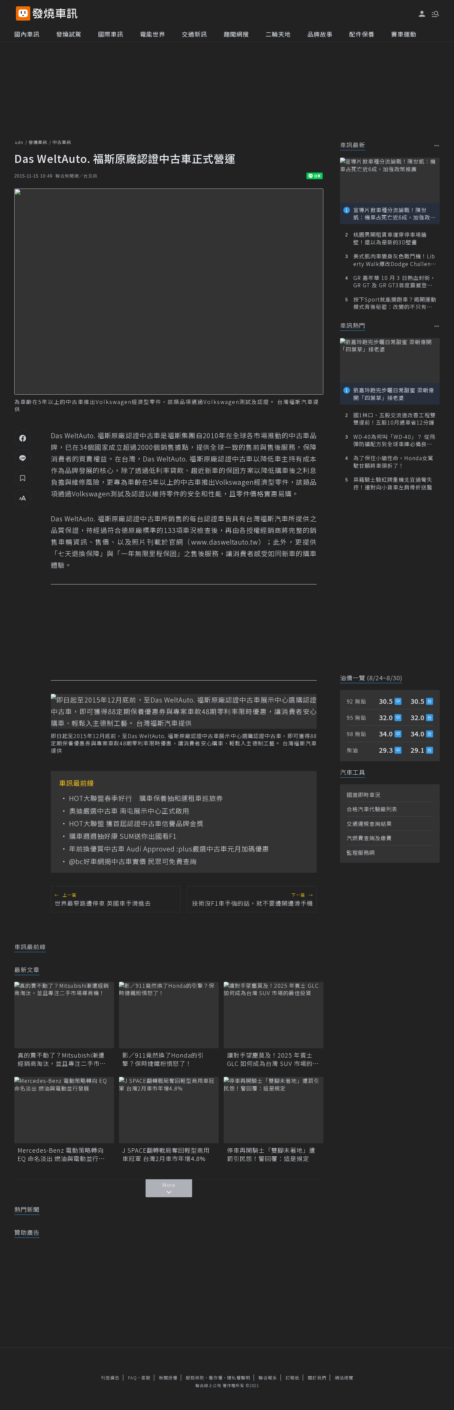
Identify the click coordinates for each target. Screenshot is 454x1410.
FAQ (132, 1377)
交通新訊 (194, 34)
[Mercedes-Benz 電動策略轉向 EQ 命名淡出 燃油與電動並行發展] (64, 1110)
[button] (435, 13)
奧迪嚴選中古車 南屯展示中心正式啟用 (129, 811)
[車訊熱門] (437, 325)
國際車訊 (110, 34)
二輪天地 (278, 34)
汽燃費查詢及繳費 (369, 838)
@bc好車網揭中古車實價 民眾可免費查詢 (133, 861)
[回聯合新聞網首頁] (23, 13)
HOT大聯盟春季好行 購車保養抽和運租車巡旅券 (146, 798)
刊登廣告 (110, 1377)
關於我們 (317, 1377)
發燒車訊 (38, 142)
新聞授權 (168, 1377)
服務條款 (195, 1377)
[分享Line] (22, 457)
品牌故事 (320, 34)
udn (19, 142)
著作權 (216, 1377)
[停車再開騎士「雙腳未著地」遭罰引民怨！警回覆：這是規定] (273, 1110)
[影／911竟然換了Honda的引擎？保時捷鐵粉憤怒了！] (169, 1015)
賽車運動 (403, 34)
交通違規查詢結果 (369, 824)
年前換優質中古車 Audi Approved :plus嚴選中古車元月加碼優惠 (169, 848)
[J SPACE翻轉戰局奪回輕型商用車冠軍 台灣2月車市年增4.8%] (169, 1110)
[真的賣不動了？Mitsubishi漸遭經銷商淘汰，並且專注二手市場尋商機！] (64, 1015)
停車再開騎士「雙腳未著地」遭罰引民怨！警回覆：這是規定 (271, 1154)
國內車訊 (27, 34)
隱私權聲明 (238, 1377)
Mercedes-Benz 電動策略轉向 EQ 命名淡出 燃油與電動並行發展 (61, 1154)
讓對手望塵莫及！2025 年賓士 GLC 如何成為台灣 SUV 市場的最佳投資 (273, 1059)
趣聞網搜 (236, 34)
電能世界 (152, 34)
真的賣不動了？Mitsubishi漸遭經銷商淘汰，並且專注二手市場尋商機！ (62, 1059)
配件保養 (362, 34)
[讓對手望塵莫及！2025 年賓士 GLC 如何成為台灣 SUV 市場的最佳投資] (273, 1015)
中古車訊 (62, 142)
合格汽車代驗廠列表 (372, 809)
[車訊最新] (437, 145)
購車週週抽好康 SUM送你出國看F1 (123, 836)
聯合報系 (268, 1377)
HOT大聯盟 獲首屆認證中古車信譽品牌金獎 (136, 823)
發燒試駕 (68, 34)
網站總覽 (344, 1377)
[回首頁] (55, 13)
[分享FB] (22, 438)
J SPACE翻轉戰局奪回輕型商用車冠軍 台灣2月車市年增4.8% (166, 1154)
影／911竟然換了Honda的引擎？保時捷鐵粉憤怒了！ (163, 1059)
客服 (146, 1377)
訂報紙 (292, 1377)
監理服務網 (361, 852)
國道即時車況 (364, 795)
